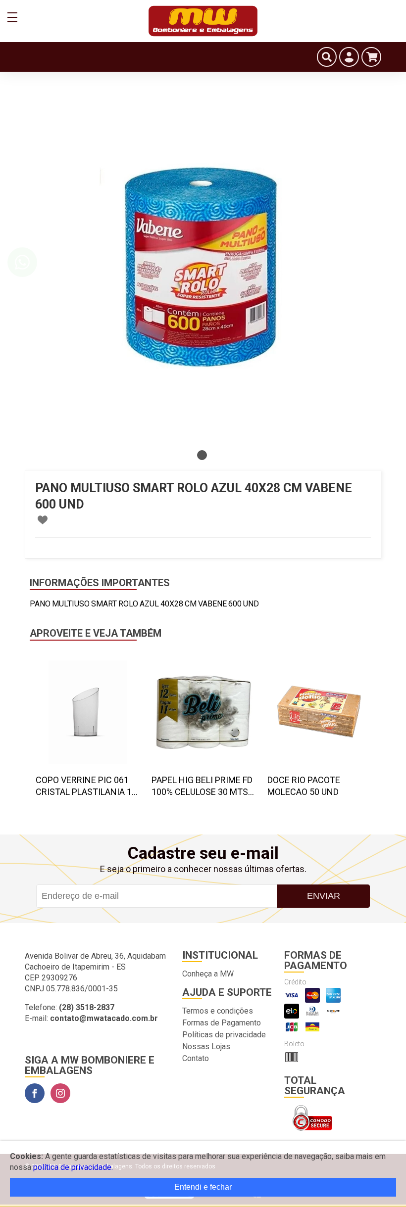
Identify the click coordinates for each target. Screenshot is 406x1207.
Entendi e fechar (203, 1187)
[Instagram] (60, 1093)
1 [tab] (202, 455)
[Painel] (349, 57)
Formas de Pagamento (221, 1022)
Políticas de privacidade (224, 1034)
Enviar (323, 896)
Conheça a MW (208, 973)
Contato (195, 1058)
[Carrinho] (371, 57)
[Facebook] (35, 1093)
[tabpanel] (203, 267)
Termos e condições (217, 1011)
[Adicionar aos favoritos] (42, 519)
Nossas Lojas (206, 1046)
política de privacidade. (73, 1167)
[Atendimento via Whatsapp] (22, 262)
